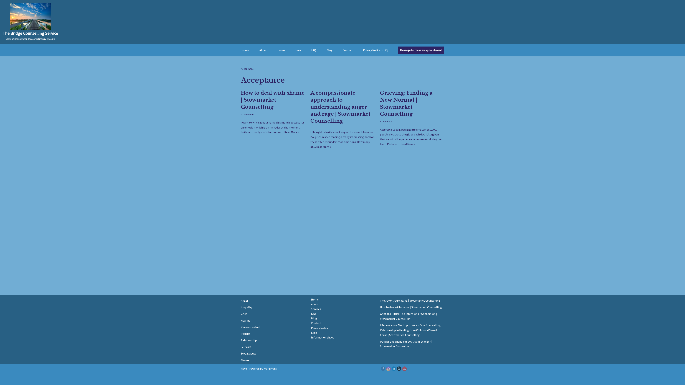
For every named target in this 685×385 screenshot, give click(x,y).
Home (245, 50)
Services (316, 309)
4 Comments (247, 114)
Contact (348, 50)
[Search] (386, 50)
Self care (246, 347)
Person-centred (250, 327)
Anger (244, 300)
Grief (244, 313)
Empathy (246, 307)
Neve (244, 368)
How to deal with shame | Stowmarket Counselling (273, 100)
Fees (298, 50)
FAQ (313, 50)
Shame (245, 360)
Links (314, 332)
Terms (281, 50)
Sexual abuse (248, 353)
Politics (245, 333)
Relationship (249, 340)
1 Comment (386, 121)
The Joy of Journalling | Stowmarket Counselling (410, 300)
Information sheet (322, 337)
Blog (329, 50)
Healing (245, 320)
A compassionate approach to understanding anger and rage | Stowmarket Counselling (340, 107)
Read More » (291, 132)
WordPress (270, 368)
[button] (382, 50)
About (263, 50)
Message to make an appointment (421, 50)
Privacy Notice (320, 328)
